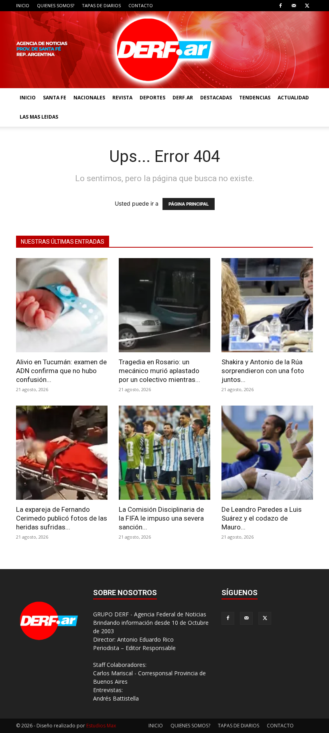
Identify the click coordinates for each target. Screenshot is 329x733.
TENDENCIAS (254, 97)
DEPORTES (152, 97)
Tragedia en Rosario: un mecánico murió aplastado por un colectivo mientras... (159, 371)
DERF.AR (183, 97)
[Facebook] (280, 5)
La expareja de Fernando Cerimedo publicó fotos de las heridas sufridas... (61, 518)
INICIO (22, 5)
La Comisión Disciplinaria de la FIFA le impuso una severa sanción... (161, 518)
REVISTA (122, 97)
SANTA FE (54, 97)
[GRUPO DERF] (164, 49)
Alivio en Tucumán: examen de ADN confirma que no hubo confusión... (61, 371)
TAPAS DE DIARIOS (101, 5)
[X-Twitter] (307, 5)
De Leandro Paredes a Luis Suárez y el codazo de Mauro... (261, 518)
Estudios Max (101, 725)
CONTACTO (140, 5)
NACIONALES (89, 97)
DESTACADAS (216, 97)
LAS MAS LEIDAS (39, 116)
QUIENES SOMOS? (55, 5)
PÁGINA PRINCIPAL (189, 204)
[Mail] (294, 5)
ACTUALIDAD (293, 97)
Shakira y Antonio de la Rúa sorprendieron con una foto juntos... (262, 371)
